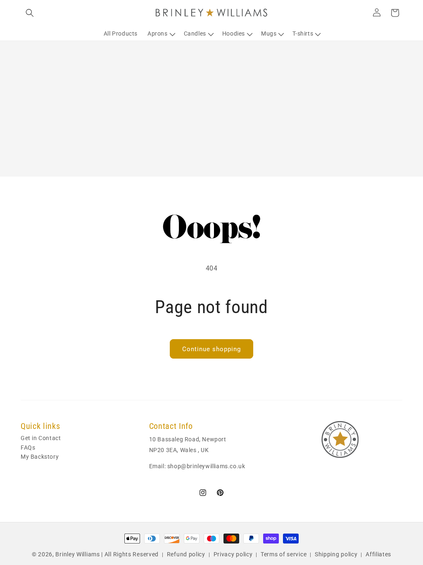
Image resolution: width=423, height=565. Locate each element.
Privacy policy (233, 554)
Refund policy (186, 554)
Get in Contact (41, 438)
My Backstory (40, 456)
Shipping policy (336, 554)
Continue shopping (211, 349)
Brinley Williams (77, 554)
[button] (30, 13)
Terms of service (284, 554)
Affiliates (378, 554)
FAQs (28, 447)
